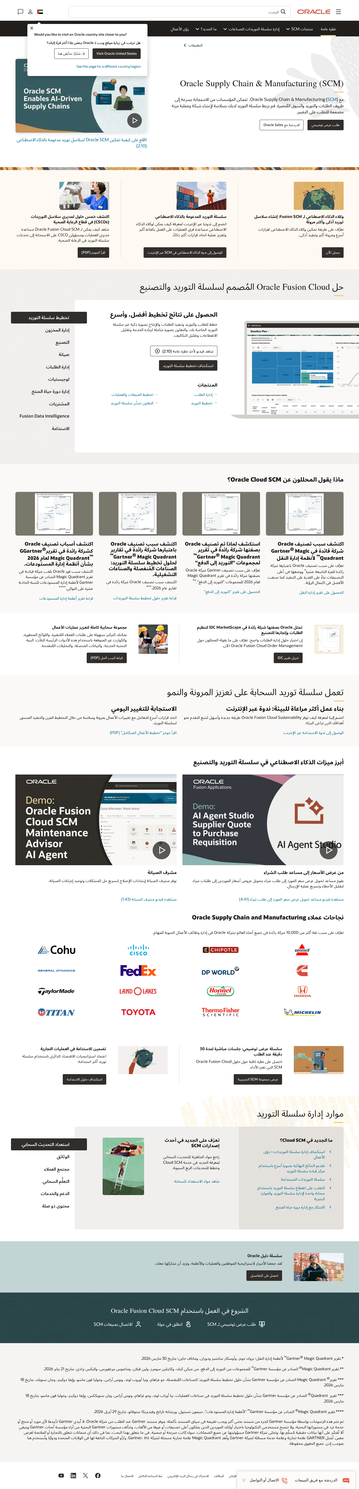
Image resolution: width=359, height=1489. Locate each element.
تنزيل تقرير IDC (288, 657)
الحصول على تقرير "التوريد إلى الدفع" (232, 591)
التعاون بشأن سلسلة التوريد (132, 402)
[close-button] (244, 1480)
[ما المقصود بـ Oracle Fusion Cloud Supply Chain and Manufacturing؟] (81, 96)
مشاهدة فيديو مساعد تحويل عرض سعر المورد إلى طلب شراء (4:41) (291, 899)
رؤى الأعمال (180, 28)
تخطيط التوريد (201, 402)
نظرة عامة (328, 28)
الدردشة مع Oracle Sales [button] (282, 124)
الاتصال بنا (127, 1476)
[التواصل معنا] (20, 12)
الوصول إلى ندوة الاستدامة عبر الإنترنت (313, 732)
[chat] (346, 1480)
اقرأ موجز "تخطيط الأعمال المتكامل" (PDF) (143, 732)
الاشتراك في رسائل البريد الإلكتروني (188, 1476)
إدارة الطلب (203, 394)
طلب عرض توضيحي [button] (325, 124)
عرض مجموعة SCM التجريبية (258, 1079)
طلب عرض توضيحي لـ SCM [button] (231, 1324)
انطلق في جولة (169, 1324)
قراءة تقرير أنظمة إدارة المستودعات (66, 598)
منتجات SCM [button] (302, 28)
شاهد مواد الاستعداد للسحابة (197, 1181)
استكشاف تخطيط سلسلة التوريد (188, 365)
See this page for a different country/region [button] (108, 66)
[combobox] (179, 12)
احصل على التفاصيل (264, 1275)
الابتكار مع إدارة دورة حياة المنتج (300, 1206)
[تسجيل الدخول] (30, 12)
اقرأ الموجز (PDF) (93, 252)
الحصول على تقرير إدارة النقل (321, 592)
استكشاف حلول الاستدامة (84, 1079)
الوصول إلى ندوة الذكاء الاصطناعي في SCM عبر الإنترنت (185, 252)
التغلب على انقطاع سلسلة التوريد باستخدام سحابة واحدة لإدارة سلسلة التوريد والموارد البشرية (291, 1193)
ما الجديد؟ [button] (209, 28)
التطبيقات (195, 45)
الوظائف (219, 1476)
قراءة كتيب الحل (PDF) (107, 657)
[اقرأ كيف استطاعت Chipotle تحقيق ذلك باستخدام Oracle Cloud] (221, 949)
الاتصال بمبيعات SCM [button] (113, 1324)
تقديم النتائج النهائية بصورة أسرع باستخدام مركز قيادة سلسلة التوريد (292, 1168)
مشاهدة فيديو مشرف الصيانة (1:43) (149, 899)
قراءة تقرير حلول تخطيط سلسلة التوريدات (145, 597)
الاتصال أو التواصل (264, 1480)
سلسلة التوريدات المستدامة (303, 1179)
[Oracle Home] (314, 12)
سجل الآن (333, 252)
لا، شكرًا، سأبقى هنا (71, 53)
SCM (332, 99)
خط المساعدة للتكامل (150, 1476)
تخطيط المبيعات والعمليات (132, 394)
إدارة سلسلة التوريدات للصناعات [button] (254, 28)
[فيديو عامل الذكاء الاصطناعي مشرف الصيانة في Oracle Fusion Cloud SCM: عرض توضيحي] (96, 820)
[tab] (49, 318)
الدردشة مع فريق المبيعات (316, 1480)
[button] (338, 12)
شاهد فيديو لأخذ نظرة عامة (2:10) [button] (187, 351)
